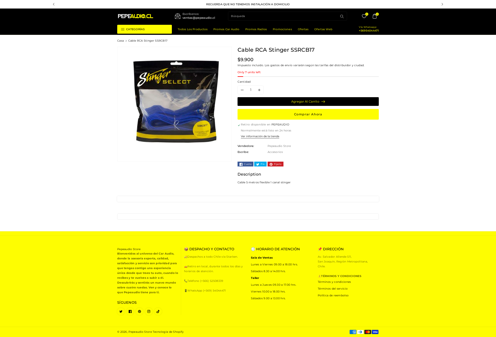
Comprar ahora (308, 114)
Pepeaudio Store (140, 332)
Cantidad (244, 81)
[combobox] (283, 16)
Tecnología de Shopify (168, 332)
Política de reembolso (333, 295)
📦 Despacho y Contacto (209, 249)
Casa (120, 40)
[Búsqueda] (342, 16)
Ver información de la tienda (260, 136)
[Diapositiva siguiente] (442, 4)
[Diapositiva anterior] (53, 4)
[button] (374, 16)
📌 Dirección (331, 249)
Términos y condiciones (334, 282)
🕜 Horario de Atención (275, 249)
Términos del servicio (333, 288)
